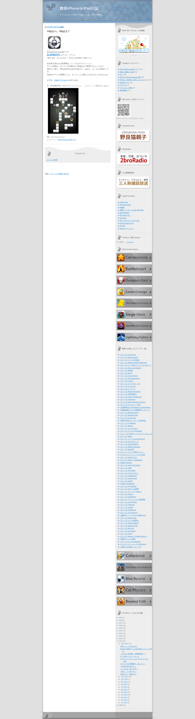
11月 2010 (124, 677)
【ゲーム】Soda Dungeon (129, 357)
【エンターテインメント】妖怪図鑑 (132, 499)
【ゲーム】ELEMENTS (128, 497)
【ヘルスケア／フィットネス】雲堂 (132, 455)
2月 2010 (124, 700)
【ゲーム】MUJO (126, 373)
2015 (120, 628)
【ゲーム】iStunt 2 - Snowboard (131, 460)
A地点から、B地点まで (58, 31)
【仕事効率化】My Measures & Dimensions (135, 407)
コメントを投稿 (51, 160)
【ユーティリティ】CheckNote (131, 431)
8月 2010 (124, 684)
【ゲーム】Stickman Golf (128, 526)
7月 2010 (124, 687)
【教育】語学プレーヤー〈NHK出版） (133, 420)
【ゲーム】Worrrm (126, 426)
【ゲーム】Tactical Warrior (129, 444)
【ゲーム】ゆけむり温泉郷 (129, 489)
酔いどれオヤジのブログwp (129, 220)
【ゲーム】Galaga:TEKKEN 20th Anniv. (133, 362)
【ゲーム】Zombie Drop (128, 476)
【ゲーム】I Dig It (126, 533)
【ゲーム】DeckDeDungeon (130, 378)
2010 (120, 641)
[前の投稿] (108, 168)
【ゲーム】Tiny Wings (127, 470)
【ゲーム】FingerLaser (128, 418)
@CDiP (122, 226)
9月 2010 (124, 682)
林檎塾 (122, 207)
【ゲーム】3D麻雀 (126, 370)
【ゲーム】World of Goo (128, 457)
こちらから (130, 242)
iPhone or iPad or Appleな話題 (130, 77)
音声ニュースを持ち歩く (129, 646)
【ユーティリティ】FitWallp (129, 360)
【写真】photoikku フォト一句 (130, 547)
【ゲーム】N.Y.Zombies (128, 486)
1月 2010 (124, 702)
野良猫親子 (124, 90)
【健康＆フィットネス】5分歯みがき (133, 515)
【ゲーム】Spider (126, 436)
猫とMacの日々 (125, 215)
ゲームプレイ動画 (126, 88)
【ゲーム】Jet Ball (126, 507)
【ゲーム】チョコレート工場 (130, 405)
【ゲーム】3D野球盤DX (128, 394)
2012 (120, 636)
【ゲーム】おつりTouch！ (129, 428)
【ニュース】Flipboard (128, 423)
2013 (120, 633)
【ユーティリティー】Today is (130, 491)
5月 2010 (124, 692)
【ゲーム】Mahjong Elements (130, 447)
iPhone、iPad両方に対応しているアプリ (134, 80)
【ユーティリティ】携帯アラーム (131, 452)
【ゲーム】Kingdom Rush (129, 415)
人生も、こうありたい (128, 671)
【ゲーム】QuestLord (127, 399)
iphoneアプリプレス (127, 228)
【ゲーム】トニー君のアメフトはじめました (135, 365)
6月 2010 (124, 690)
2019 (120, 618)
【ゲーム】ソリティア (128, 389)
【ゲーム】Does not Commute (130, 368)
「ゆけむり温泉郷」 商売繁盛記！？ (133, 654)
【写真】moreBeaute (127, 483)
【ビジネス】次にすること (129, 473)
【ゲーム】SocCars (127, 528)
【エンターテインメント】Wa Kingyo (133, 544)
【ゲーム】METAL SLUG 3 (129, 413)
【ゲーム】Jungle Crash (128, 478)
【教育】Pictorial (126, 463)
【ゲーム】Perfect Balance (129, 523)
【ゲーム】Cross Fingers (129, 376)
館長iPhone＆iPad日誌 (79, 8)
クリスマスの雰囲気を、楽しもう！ (132, 664)
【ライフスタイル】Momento (130, 541)
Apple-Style (124, 202)
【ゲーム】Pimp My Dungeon (130, 391)
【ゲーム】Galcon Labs (128, 518)
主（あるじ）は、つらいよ (129, 656)
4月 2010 (124, 695)
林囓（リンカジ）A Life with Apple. (132, 210)
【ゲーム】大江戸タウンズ (129, 441)
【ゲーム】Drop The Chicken (130, 465)
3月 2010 (124, 697)
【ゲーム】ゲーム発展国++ (129, 520)
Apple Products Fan (127, 223)
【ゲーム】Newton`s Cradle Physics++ (133, 536)
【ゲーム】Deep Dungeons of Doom (132, 402)
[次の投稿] (47, 168)
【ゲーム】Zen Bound (127, 531)
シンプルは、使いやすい (129, 669)
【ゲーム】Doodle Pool (128, 510)
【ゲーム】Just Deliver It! (129, 513)
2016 (120, 625)
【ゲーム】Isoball (126, 481)
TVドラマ (123, 85)
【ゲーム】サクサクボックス (130, 384)
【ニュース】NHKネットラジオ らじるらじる (136, 434)
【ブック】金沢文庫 (127, 449)
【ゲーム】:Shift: (126, 468)
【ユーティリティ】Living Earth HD (132, 439)
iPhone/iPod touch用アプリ (67, 139)
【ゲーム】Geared (126, 494)
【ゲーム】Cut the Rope (128, 502)
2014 (120, 631)
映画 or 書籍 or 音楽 (127, 72)
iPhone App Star (125, 205)
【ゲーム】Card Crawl (128, 355)
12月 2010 (124, 643)
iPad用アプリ (124, 82)
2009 (120, 705)
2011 (120, 638)
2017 (120, 623)
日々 (121, 74)
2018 (120, 620)
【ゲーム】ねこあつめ (128, 386)
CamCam (123, 218)
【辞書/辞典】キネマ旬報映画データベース (135, 410)
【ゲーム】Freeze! (126, 381)
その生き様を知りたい (128, 666)
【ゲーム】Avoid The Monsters (131, 397)
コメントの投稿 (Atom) (59, 174)
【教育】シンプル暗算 (128, 539)
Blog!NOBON (124, 213)
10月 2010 (124, 679)
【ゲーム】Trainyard (127, 505)
